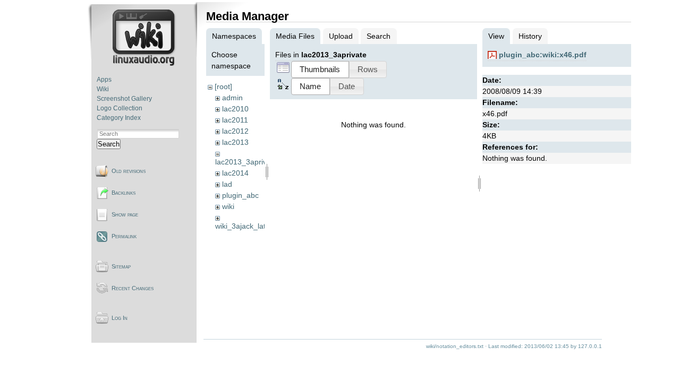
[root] (223, 86)
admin (232, 97)
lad (227, 184)
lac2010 (235, 109)
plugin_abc (240, 195)
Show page (125, 214)
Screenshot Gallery (124, 98)
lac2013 (235, 142)
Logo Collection (119, 108)
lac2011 (235, 120)
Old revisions (129, 171)
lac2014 (235, 173)
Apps (104, 79)
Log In (120, 318)
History (530, 36)
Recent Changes (133, 288)
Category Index (119, 117)
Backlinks (123, 192)
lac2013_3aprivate (246, 162)
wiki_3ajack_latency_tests (258, 226)
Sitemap (121, 266)
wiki (228, 206)
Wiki (103, 89)
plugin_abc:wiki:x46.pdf (542, 54)
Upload (341, 36)
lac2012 (235, 131)
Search (109, 144)
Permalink (124, 236)
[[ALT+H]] (145, 63)
